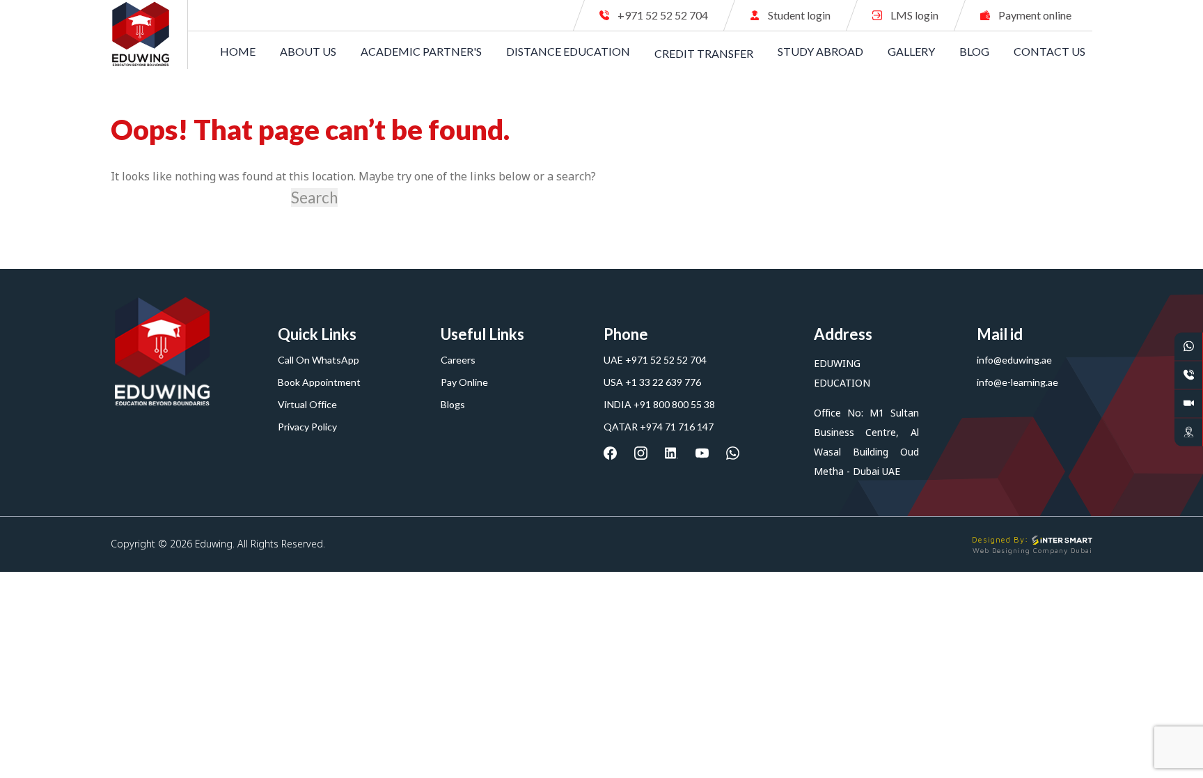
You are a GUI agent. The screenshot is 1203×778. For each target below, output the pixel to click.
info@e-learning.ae (1017, 382)
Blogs (453, 404)
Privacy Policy (307, 427)
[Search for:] (199, 198)
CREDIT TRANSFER (703, 52)
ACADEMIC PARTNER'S (421, 51)
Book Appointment (319, 382)
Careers (458, 360)
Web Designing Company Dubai (1032, 550)
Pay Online (464, 382)
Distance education (568, 51)
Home (237, 51)
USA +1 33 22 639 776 (652, 382)
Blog (974, 51)
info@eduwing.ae (1014, 360)
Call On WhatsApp (318, 360)
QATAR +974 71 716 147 (659, 427)
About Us (308, 51)
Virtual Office (307, 404)
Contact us (1049, 51)
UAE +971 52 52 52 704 (655, 360)
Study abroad (820, 51)
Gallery (911, 51)
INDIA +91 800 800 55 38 (659, 404)
